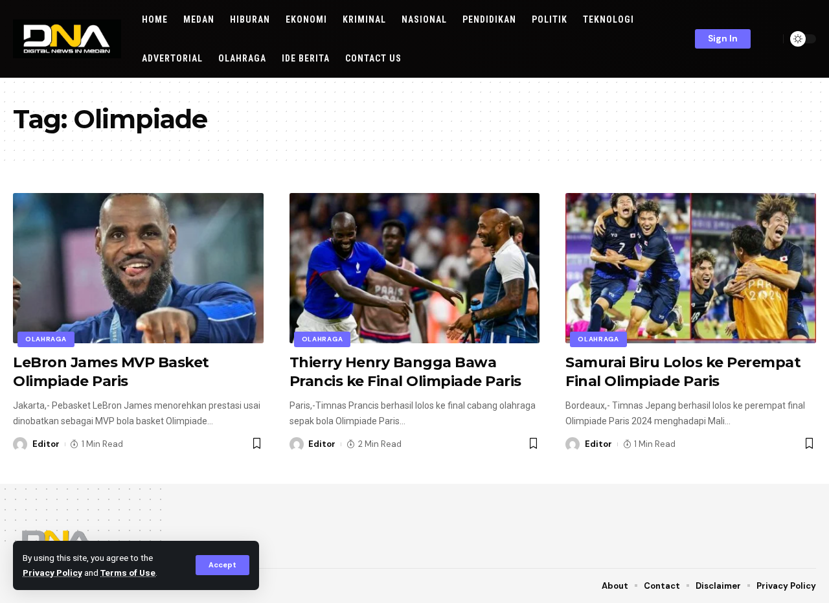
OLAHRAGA (46, 339)
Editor (46, 443)
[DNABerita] (67, 38)
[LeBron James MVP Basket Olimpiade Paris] (138, 268)
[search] (770, 38)
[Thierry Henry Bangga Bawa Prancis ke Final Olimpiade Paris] (415, 268)
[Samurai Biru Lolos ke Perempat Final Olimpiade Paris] (690, 268)
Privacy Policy (52, 572)
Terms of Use (127, 572)
